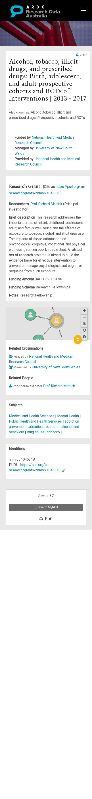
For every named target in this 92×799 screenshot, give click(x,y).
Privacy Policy (25, 578)
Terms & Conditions (29, 573)
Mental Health (68, 416)
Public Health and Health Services (36, 421)
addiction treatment (43, 427)
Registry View (25, 565)
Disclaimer (22, 549)
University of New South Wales (56, 367)
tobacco (53, 432)
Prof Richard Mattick (46, 204)
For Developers (26, 554)
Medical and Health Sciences (32, 416)
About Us (21, 533)
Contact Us (22, 543)
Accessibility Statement (32, 584)
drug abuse (35, 432)
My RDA (20, 538)
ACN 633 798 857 (14, 592)
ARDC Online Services (31, 560)
